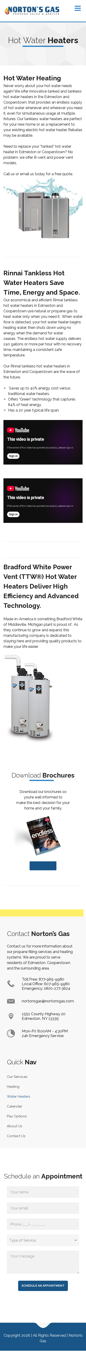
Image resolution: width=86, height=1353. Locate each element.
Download (43, 866)
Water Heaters (18, 1096)
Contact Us (16, 1136)
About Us (14, 1126)
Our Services (17, 1077)
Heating (13, 1087)
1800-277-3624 (57, 988)
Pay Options (17, 1116)
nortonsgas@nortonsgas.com (48, 1001)
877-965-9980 (51, 979)
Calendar (14, 1106)
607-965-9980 (57, 983)
